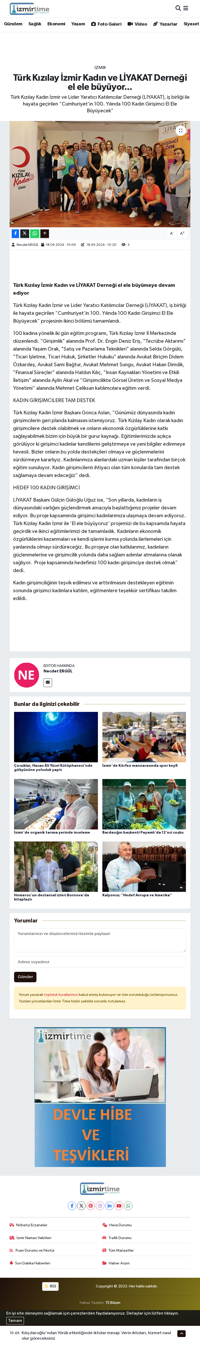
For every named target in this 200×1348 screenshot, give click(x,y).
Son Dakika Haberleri (32, 1263)
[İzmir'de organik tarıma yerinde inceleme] (56, 804)
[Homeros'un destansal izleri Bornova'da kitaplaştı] (56, 866)
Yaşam (78, 24)
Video (140, 24)
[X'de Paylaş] (24, 233)
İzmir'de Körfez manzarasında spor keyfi (140, 766)
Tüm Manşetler (121, 1250)
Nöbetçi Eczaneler (31, 1225)
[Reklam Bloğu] (100, 1097)
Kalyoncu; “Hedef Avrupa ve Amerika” (137, 895)
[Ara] (178, 9)
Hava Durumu (120, 1225)
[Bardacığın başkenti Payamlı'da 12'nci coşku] (144, 804)
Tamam (15, 1320)
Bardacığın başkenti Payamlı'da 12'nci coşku (143, 832)
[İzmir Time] (30, 8)
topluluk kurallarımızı (61, 995)
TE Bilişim (112, 1303)
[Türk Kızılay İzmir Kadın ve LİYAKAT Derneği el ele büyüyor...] (100, 174)
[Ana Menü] (185, 9)
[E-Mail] (47, 682)
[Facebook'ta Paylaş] (15, 233)
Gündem (13, 24)
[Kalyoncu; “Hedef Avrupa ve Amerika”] (144, 866)
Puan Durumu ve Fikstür (35, 1250)
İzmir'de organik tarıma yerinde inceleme (52, 832)
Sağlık (34, 24)
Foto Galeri (109, 24)
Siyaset (191, 24)
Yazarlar (168, 24)
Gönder (25, 977)
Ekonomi (56, 24)
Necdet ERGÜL (27, 245)
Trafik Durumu (120, 1238)
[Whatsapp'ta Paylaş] (34, 233)
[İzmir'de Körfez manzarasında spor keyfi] (144, 737)
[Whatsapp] (128, 1205)
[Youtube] (119, 1205)
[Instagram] (100, 1205)
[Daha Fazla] (44, 233)
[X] (81, 1205)
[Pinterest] (90, 1205)
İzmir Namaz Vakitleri (34, 1238)
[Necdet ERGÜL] (26, 675)
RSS (52, 1286)
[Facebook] (72, 1205)
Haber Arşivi (119, 1263)
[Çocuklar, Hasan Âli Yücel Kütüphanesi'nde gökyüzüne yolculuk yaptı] (56, 737)
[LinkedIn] (109, 1205)
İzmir (100, 68)
